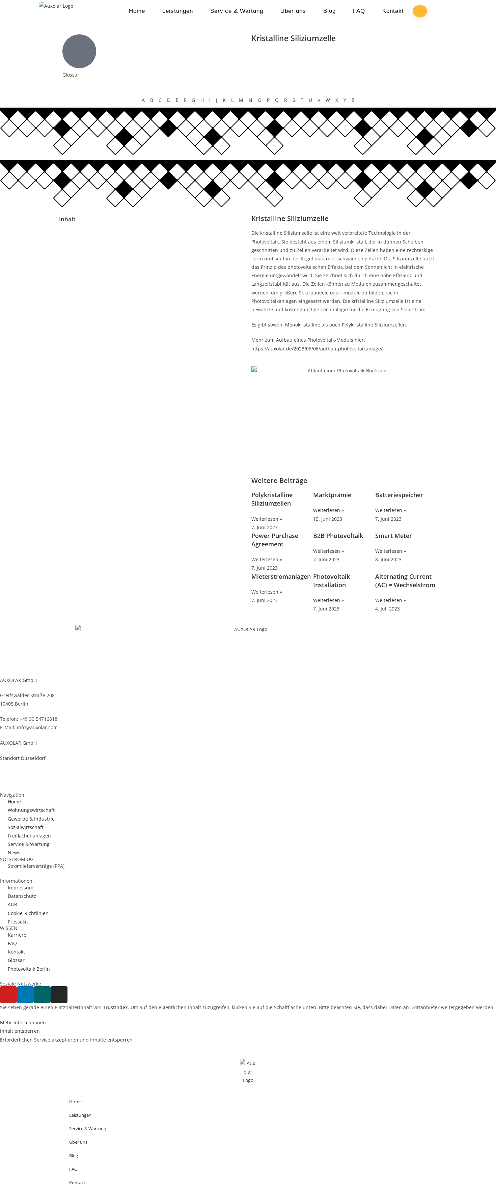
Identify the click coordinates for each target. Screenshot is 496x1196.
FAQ (359, 11)
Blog (329, 11)
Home (137, 11)
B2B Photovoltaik (338, 536)
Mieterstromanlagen (281, 576)
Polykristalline (358, 324)
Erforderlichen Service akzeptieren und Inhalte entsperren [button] (66, 1039)
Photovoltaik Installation (331, 580)
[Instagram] (59, 994)
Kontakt (393, 11)
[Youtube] (8, 994)
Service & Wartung (236, 11)
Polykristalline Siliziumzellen (272, 499)
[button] (152, 234)
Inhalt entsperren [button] (20, 1031)
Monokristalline (303, 324)
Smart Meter (393, 536)
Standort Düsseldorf (23, 758)
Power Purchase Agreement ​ (274, 540)
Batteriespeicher (399, 495)
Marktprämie (332, 495)
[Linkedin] (25, 994)
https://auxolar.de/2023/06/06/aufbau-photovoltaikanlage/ (317, 348)
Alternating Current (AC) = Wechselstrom (405, 580)
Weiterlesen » (266, 519)
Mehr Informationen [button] (23, 1022)
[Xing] (42, 994)
